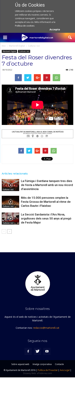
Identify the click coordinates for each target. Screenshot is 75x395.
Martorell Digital (9, 51)
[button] (70, 37)
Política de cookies (25, 25)
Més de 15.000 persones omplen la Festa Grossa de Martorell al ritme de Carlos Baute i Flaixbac (46, 201)
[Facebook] (28, 351)
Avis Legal (65, 370)
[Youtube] (46, 351)
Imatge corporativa (42, 364)
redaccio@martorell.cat (46, 327)
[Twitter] (37, 351)
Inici (4, 45)
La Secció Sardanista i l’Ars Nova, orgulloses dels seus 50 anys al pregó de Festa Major (46, 218)
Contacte (59, 364)
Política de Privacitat (48, 370)
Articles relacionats (15, 173)
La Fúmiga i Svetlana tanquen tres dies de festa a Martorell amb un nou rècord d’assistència (47, 185)
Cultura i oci (24, 51)
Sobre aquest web (20, 364)
